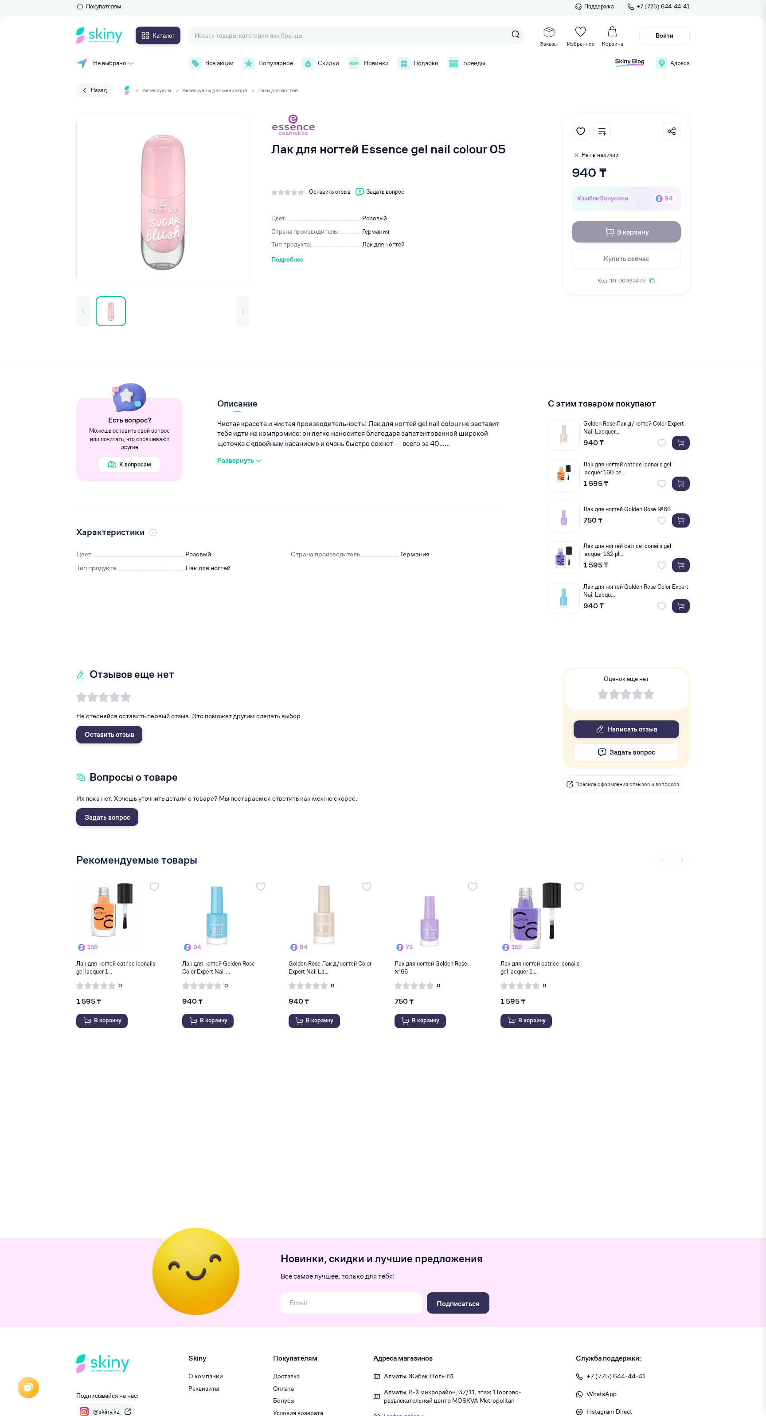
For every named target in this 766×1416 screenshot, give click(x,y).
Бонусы (283, 1400)
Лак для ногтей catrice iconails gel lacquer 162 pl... (627, 550)
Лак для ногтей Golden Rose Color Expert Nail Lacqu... (635, 590)
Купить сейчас (626, 258)
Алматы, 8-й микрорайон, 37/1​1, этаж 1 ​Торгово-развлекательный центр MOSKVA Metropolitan (452, 1396)
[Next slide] (682, 860)
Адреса (680, 63)
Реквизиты (203, 1389)
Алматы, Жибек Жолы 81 (419, 1376)
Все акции (219, 63)
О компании (205, 1376)
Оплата (283, 1389)
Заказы (549, 43)
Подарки (426, 63)
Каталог (163, 35)
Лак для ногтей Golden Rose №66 (627, 509)
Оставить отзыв (109, 734)
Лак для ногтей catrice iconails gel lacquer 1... (115, 967)
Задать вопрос (107, 817)
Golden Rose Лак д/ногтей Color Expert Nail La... (330, 967)
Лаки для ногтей (278, 90)
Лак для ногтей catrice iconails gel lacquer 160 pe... (627, 468)
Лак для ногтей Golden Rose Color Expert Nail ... (218, 967)
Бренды (474, 63)
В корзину (633, 232)
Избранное (580, 43)
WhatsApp (601, 1394)
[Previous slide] (662, 860)
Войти (664, 35)
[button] (83, 311)
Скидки (328, 63)
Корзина (612, 43)
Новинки (376, 63)
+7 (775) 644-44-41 (663, 6)
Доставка (286, 1376)
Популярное (275, 63)
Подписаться (458, 1303)
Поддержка (599, 6)
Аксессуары (156, 90)
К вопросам (135, 464)
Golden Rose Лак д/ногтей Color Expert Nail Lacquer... (633, 427)
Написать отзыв (632, 729)
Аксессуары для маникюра (214, 90)
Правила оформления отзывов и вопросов (627, 784)
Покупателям (103, 6)
